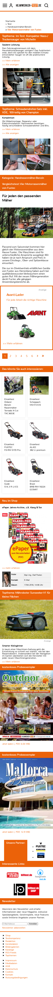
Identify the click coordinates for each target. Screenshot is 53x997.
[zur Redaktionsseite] (6, 580)
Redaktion (10, 941)
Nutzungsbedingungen (16, 977)
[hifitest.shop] (33, 894)
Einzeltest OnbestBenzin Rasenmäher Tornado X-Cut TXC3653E (11, 406)
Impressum (11, 960)
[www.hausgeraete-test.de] (40, 880)
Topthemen (10, 955)
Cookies (9, 971)
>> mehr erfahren (11, 568)
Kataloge (9, 949)
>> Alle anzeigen (10, 64)
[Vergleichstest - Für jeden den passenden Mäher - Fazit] (43, 356)
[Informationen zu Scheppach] (41, 856)
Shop (7, 935)
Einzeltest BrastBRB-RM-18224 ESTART (37, 485)
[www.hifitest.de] (26, 880)
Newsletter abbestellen (13, 927)
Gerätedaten (11, 944)
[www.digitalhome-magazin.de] (12, 880)
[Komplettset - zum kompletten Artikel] (26, 155)
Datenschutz (11, 969)
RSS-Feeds (10, 952)
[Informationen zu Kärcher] (41, 850)
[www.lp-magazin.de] (19, 894)
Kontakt (9, 974)
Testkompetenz (12, 938)
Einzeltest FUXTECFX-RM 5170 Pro (12, 447)
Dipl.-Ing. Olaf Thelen (33, 575)
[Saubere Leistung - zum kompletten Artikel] (26, 86)
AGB (7, 966)
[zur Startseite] (28, 5)
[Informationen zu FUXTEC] (41, 845)
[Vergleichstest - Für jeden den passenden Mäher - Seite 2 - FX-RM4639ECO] (37, 356)
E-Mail (26, 580)
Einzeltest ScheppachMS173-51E (35, 402)
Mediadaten (11, 963)
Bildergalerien (12, 946)
